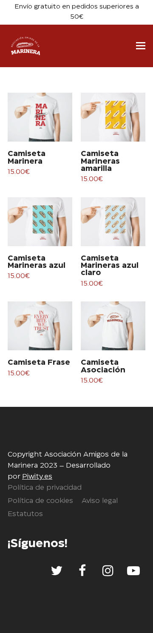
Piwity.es (37, 477)
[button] (140, 45)
